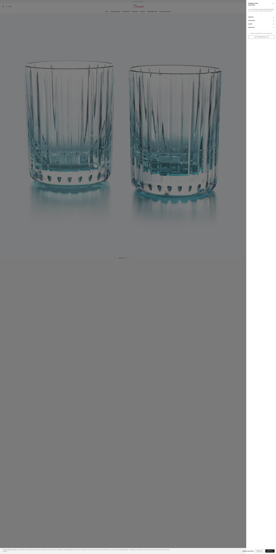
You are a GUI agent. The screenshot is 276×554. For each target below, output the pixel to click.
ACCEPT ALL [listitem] (270, 551)
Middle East (251, 27)
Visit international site (261, 37)
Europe (250, 24)
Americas (251, 17)
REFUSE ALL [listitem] (259, 551)
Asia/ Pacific (251, 20)
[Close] (273, 3)
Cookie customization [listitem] (248, 551)
